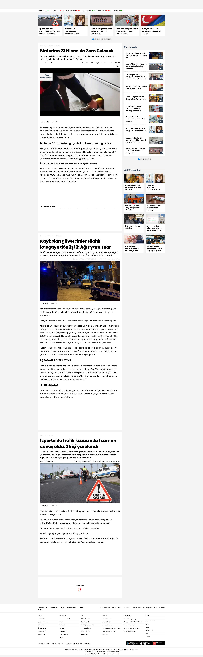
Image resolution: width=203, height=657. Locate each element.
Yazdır (118, 66)
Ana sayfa (43, 46)
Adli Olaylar (58, 236)
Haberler (50, 46)
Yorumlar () (45, 122)
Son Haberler (131, 47)
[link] (144, 55)
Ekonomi (57, 46)
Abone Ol (54, 122)
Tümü (108, 39)
